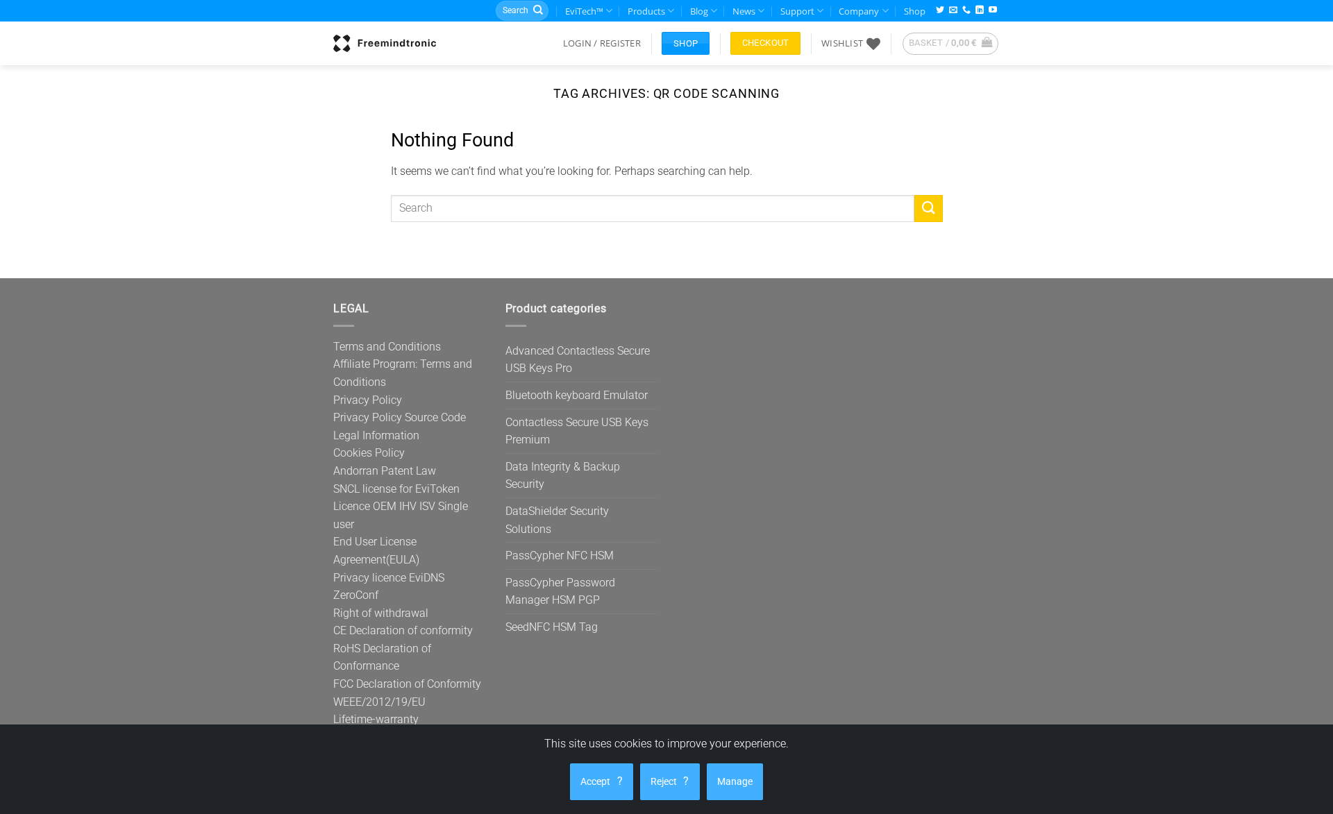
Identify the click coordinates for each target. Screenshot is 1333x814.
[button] (602, 43)
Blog (699, 11)
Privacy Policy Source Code (399, 417)
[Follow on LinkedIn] (979, 10)
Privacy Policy (367, 400)
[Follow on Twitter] (940, 10)
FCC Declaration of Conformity (407, 683)
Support (797, 11)
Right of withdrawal (380, 613)
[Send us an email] (953, 10)
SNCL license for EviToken (396, 488)
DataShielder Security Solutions (557, 520)
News (743, 11)
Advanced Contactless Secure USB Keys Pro (577, 359)
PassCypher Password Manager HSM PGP (560, 591)
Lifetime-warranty (376, 719)
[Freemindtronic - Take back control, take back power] (384, 43)
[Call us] (966, 10)
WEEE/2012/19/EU (379, 702)
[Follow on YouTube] (993, 10)
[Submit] (538, 11)
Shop (914, 11)
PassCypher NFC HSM (559, 555)
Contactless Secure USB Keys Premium (576, 431)
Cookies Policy (369, 452)
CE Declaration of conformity (403, 630)
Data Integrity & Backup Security (562, 475)
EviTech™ (584, 11)
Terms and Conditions (387, 346)
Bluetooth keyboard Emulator (576, 395)
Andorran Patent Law (384, 470)
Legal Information (376, 435)
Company (859, 11)
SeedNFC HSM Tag (551, 627)
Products (646, 11)
